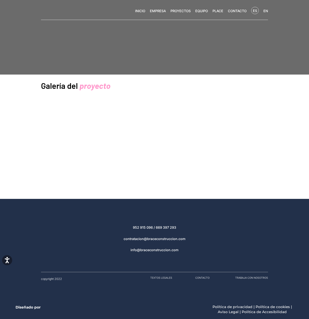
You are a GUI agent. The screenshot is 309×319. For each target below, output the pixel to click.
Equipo (201, 11)
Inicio (140, 11)
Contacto (237, 11)
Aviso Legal (228, 312)
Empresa (158, 11)
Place (218, 11)
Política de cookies (273, 307)
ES (255, 11)
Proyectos (180, 11)
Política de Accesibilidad (264, 312)
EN (265, 11)
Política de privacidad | (234, 307)
